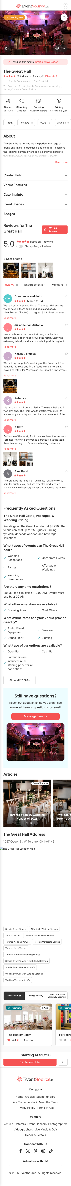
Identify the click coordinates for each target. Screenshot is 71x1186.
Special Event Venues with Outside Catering (26, 961)
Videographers (23, 1129)
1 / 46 (62, 48)
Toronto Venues (13, 935)
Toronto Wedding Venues (17, 942)
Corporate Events (53, 558)
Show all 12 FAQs (19, 680)
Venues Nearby (35, 996)
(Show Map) (51, 76)
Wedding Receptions (15, 558)
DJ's (55, 1129)
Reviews (26, 122)
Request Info (32, 1062)
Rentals (41, 1135)
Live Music (41, 1129)
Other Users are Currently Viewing (57, 995)
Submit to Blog (45, 1096)
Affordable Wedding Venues (44, 929)
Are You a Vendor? (25, 1102)
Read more (9, 317)
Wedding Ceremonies (15, 577)
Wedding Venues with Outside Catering (24, 973)
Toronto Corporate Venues (47, 942)
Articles (30, 1096)
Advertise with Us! (35, 1161)
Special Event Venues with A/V (20, 967)
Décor (29, 1135)
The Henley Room (19, 1034)
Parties (12, 567)
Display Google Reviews (37, 246)
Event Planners (37, 1124)
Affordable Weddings (49, 567)
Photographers (57, 1124)
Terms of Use (45, 1107)
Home (19, 1096)
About (9, 122)
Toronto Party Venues (15, 948)
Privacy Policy (26, 1107)
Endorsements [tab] (34, 284)
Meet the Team (48, 1102)
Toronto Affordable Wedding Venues (22, 954)
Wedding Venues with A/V (17, 980)
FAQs (45, 122)
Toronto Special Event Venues (39, 935)
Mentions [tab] (60, 284)
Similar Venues (14, 996)
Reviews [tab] (10, 284)
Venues (8, 1124)
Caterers (20, 1124)
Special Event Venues (19, 81)
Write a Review (52, 229)
